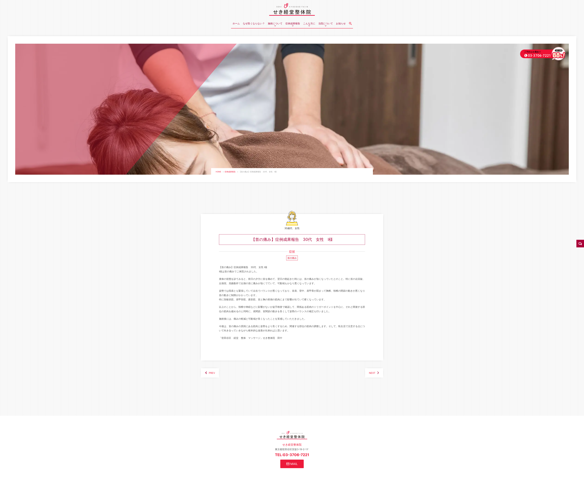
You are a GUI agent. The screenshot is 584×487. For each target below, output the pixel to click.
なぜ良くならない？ (254, 23)
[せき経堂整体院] (292, 13)
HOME (218, 172)
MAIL (293, 464)
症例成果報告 (230, 172)
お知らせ (341, 23)
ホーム (236, 23)
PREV (212, 372)
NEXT (372, 372)
